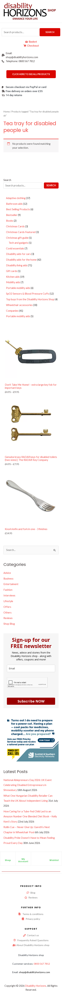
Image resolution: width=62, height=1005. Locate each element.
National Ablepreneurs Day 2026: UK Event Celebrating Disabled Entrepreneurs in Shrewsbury (27, 785)
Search (49, 32)
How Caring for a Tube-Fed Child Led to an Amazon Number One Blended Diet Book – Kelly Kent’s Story (30, 816)
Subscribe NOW (31, 701)
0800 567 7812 (42, 963)
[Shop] (7, 857)
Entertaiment (10, 584)
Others (7, 612)
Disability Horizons (35, 985)
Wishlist (54, 860)
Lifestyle (8, 601)
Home (6, 111)
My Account (23, 860)
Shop (8, 860)
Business (8, 578)
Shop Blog (9, 623)
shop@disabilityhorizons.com (34, 972)
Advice (7, 572)
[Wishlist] (54, 857)
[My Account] (23, 856)
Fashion (7, 589)
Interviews (9, 595)
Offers (7, 606)
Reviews (8, 618)
